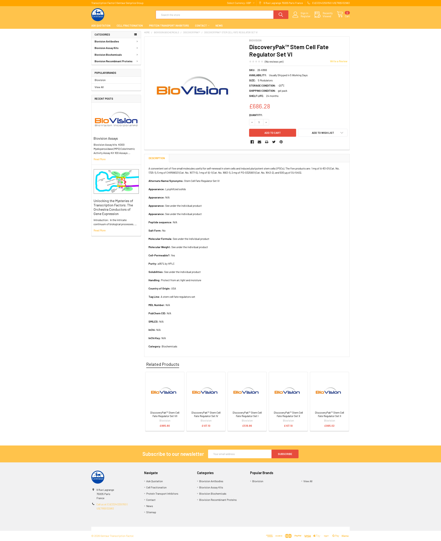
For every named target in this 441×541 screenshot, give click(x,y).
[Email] (259, 142)
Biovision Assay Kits (107, 47)
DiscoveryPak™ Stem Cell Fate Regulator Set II (329, 414)
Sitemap (151, 512)
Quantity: (256, 115)
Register (305, 16)
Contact (201, 25)
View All (99, 87)
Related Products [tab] (162, 364)
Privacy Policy (317, 528)
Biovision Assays (106, 138)
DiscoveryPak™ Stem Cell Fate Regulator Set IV (205, 414)
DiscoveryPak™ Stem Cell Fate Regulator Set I (247, 414)
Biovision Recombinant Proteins (113, 61)
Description (157, 158)
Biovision (100, 80)
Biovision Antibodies (107, 41)
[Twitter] (274, 142)
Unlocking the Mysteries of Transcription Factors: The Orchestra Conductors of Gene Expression (113, 207)
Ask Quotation (100, 25)
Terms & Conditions (123, 528)
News (219, 25)
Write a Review (338, 61)
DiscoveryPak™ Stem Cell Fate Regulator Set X (288, 414)
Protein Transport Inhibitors (169, 25)
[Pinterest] (281, 142)
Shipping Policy (188, 528)
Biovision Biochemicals (108, 54)
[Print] (267, 142)
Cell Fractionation (130, 25)
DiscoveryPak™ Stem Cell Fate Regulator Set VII (164, 414)
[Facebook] (252, 142)
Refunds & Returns (253, 528)
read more (100, 159)
